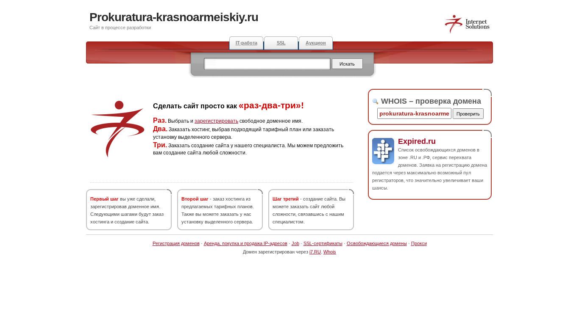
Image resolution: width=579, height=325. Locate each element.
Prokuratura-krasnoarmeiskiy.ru (173, 17)
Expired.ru (417, 141)
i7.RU (315, 251)
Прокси (419, 243)
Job (295, 243)
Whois (329, 251)
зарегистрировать (216, 121)
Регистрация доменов (176, 243)
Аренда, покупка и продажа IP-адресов (245, 243)
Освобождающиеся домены (377, 243)
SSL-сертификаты (322, 243)
